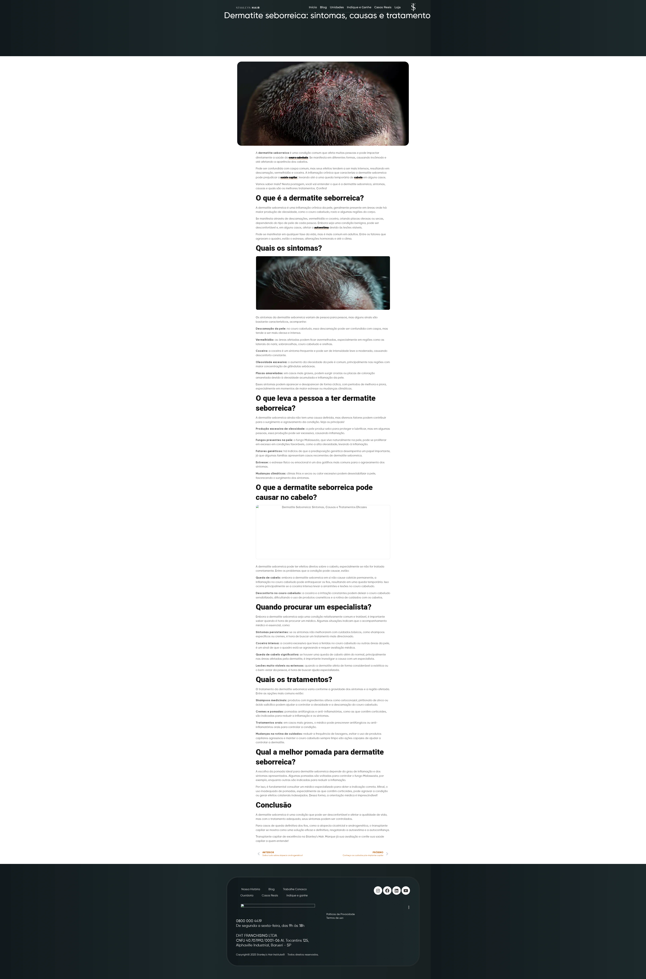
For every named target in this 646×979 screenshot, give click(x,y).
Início (313, 7)
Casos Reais (382, 7)
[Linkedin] (396, 890)
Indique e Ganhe (359, 7)
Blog (323, 7)
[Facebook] (387, 890)
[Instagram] (378, 890)
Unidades (337, 7)
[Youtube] (406, 890)
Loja (397, 7)
